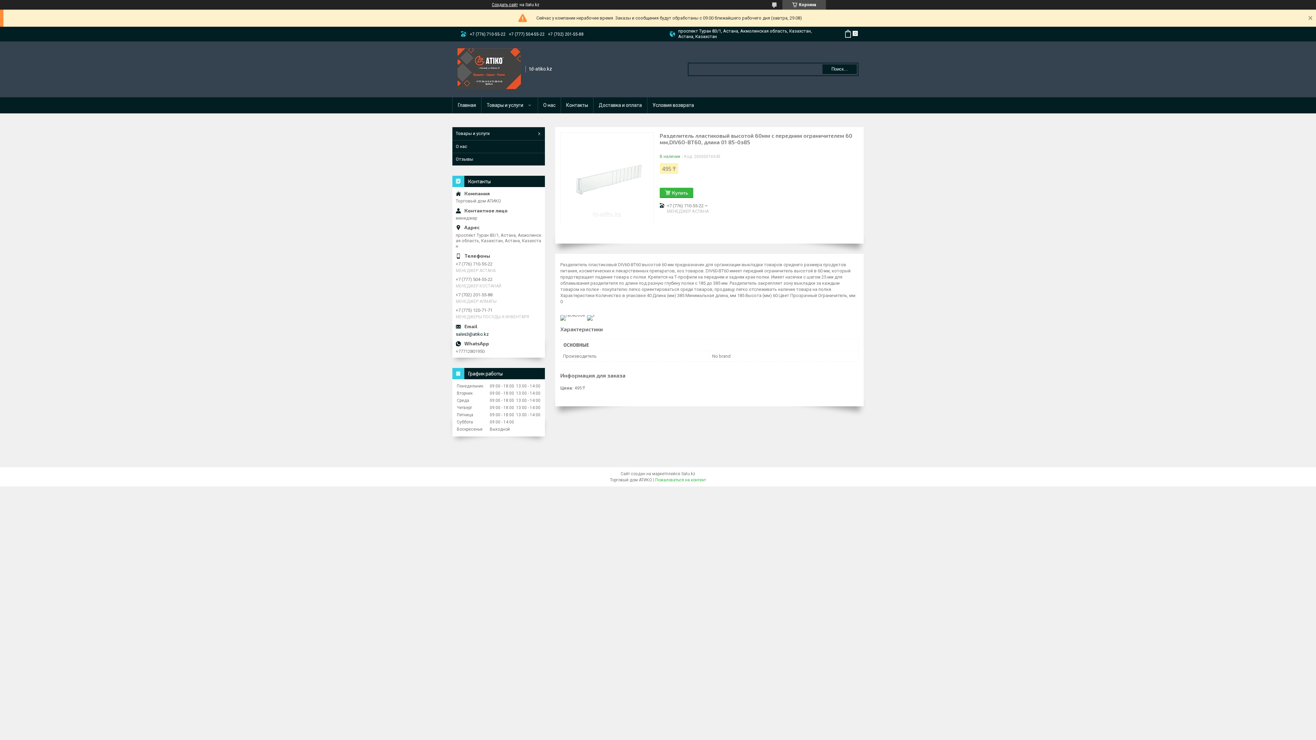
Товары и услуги (505, 105)
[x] (591, 315)
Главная (467, 105)
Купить (680, 193)
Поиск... (839, 69)
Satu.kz (688, 473)
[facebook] (572, 315)
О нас (549, 105)
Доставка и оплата (620, 105)
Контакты (577, 105)
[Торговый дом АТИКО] (489, 68)
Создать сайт (505, 4)
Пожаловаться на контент (680, 480)
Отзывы (464, 159)
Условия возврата (673, 105)
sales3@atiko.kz (472, 334)
